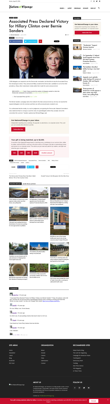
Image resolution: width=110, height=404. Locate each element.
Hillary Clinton (55, 160)
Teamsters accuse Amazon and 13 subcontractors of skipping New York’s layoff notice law (18, 258)
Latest (70, 8)
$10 (14, 153)
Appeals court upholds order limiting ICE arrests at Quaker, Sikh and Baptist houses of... (92, 80)
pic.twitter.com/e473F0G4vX (40, 93)
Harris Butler (86, 63)
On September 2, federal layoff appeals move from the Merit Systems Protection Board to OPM (38, 201)
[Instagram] (94, 1)
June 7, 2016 (33, 96)
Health (52, 234)
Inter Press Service (78, 366)
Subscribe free (18, 129)
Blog (10, 358)
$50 (28, 153)
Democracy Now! (78, 360)
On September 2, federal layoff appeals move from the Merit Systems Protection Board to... (91, 58)
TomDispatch (77, 358)
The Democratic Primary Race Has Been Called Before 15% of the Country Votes (22, 177)
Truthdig (75, 363)
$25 (21, 153)
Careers (43, 355)
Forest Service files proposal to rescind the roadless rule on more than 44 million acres (38, 275)
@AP (21, 91)
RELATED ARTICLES (15, 184)
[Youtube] (99, 1)
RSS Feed (11, 363)
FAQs (42, 358)
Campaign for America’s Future (81, 355)
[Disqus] (39, 313)
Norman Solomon (87, 49)
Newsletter (12, 353)
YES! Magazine (77, 368)
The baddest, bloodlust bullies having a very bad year (91, 69)
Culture (11, 17)
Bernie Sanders (42, 160)
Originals (77, 8)
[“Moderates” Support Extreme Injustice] (77, 47)
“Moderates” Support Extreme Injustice (90, 46)
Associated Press (33, 160)
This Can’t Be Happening (80, 353)
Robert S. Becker (87, 73)
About (42, 350)
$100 (35, 153)
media (22, 162)
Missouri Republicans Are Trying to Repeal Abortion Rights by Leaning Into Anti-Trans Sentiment (59, 202)
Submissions (44, 360)
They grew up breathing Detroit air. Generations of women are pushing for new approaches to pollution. (18, 224)
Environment (12, 197)
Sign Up (93, 8)
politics (27, 162)
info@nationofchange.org (47, 396)
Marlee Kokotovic (15, 34)
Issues (62, 8)
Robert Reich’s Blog (78, 350)
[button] (99, 8)
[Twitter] (96, 1)
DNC (49, 160)
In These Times (77, 371)
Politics (15, 17)
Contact (43, 363)
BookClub (12, 360)
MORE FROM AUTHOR (29, 184)
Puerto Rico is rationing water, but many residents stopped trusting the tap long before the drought (59, 259)
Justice (31, 197)
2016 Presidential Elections (20, 160)
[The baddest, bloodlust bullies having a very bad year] (39, 246)
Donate (85, 8)
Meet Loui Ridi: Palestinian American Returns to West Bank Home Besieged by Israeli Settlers (39, 220)
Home (11, 350)
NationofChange (19, 37)
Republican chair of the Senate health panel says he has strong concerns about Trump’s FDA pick (59, 238)
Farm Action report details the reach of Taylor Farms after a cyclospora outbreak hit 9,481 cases (59, 280)
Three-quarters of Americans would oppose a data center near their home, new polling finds (18, 201)
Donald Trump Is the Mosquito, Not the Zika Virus (55, 176)
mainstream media (14, 162)
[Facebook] (91, 1)
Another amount (47, 153)
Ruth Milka (86, 96)
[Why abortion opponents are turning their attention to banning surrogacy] (18, 270)
